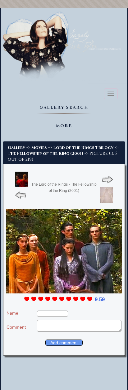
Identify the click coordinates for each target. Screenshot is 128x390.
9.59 (100, 299)
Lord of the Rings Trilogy (83, 147)
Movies (39, 147)
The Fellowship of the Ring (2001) (45, 153)
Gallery (16, 147)
